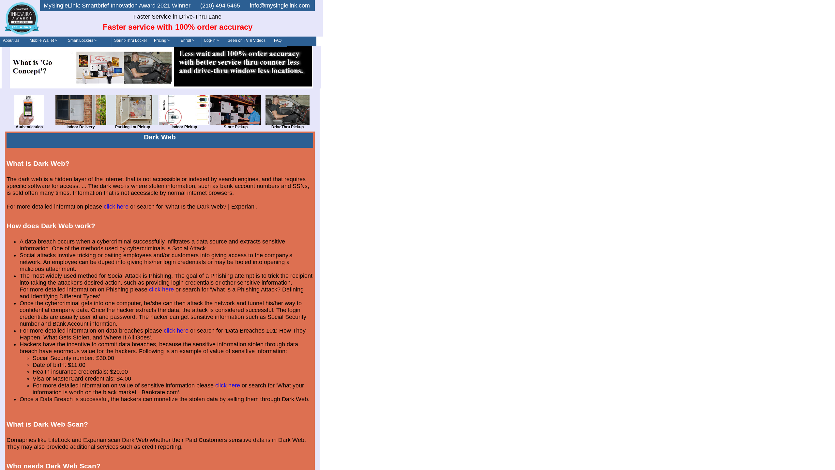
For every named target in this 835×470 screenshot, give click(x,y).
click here (116, 206)
